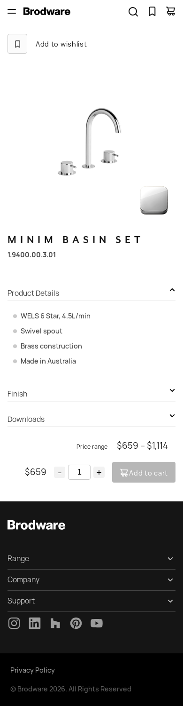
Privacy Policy (32, 670)
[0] (152, 11)
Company (23, 580)
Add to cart (148, 472)
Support (21, 601)
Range (18, 558)
